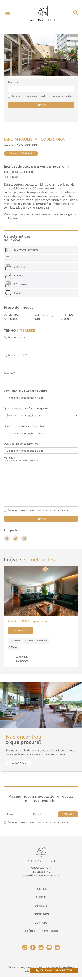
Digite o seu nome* (15, 337)
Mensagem (21, 458)
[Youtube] (49, 947)
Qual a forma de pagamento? (21, 443)
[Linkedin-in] (57, 947)
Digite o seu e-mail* (15, 355)
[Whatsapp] (41, 947)
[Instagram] (24, 947)
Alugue (41, 897)
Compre (41, 889)
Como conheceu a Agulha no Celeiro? (26, 391)
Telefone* (13, 82)
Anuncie (41, 906)
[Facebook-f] (33, 947)
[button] (7, 13)
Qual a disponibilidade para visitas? (24, 426)
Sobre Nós (41, 914)
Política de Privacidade (41, 931)
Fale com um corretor (56, 970)
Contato (41, 922)
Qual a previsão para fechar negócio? (26, 408)
